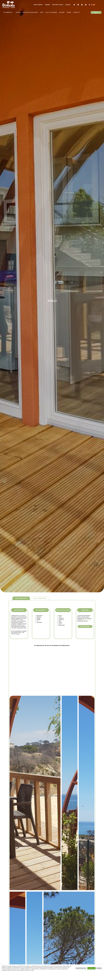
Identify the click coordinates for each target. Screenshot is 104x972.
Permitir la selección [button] (81, 968)
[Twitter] (74, 4)
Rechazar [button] (99, 968)
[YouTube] (85, 4)
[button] (96, 12)
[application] (12, 12)
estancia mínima (87, 619)
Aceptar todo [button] (91, 968)
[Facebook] (78, 4)
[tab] (21, 598)
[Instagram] (81, 4)
